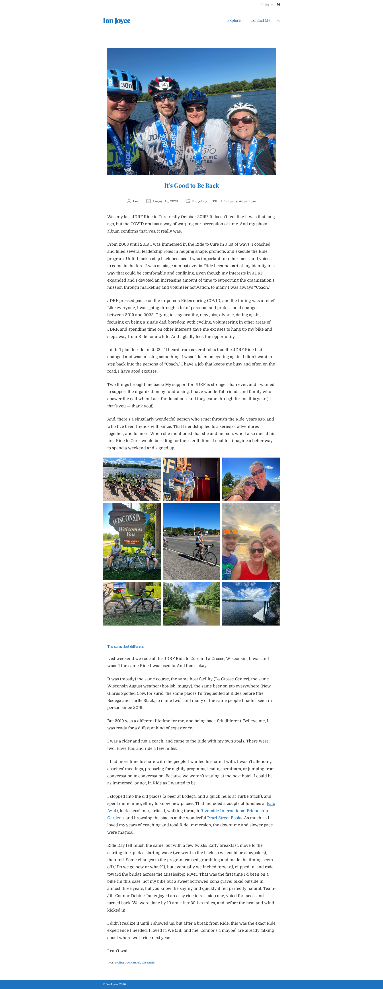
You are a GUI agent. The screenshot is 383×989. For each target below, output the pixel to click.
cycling (119, 962)
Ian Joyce (116, 20)
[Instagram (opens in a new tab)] (261, 3)
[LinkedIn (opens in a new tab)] (267, 3)
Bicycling (199, 201)
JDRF (128, 962)
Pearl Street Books (224, 818)
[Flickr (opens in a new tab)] (273, 3)
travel (136, 962)
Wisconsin (148, 962)
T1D (216, 201)
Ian (135, 201)
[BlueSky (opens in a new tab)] (278, 3)
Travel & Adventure (240, 201)
